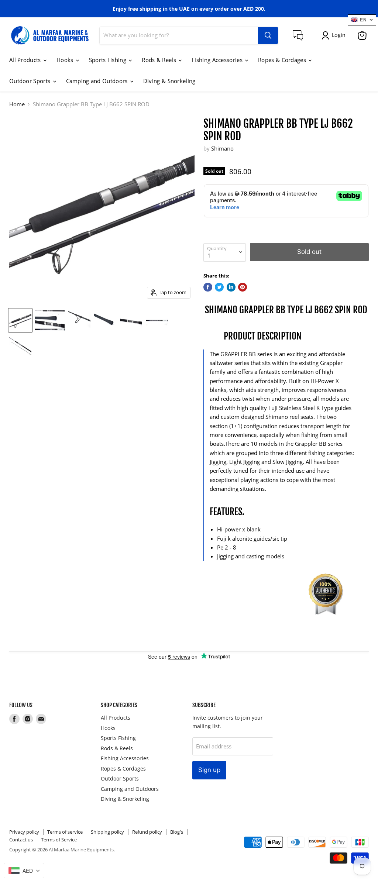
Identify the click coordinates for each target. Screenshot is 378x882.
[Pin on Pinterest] (242, 287)
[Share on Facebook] (207, 287)
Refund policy (147, 831)
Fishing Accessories (218, 59)
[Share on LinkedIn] (231, 287)
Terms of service (65, 831)
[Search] (268, 35)
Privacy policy (24, 831)
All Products (25, 59)
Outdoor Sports (30, 81)
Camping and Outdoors (97, 81)
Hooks (65, 59)
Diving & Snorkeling (169, 81)
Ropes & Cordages (282, 59)
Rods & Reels (160, 59)
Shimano (222, 148)
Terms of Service (59, 839)
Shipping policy (107, 831)
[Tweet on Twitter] (219, 287)
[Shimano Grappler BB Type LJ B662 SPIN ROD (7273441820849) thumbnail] (20, 320)
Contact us (21, 839)
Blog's (176, 831)
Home (17, 104)
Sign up (209, 770)
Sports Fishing (108, 59)
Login (339, 34)
